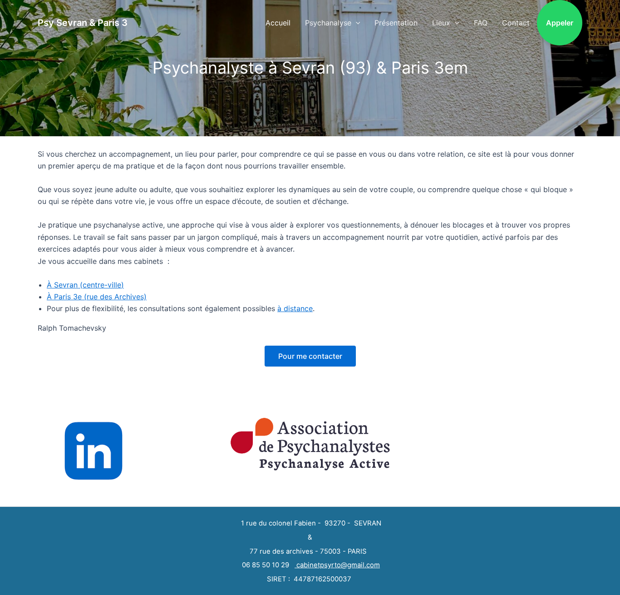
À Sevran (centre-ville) (85, 284)
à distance (295, 308)
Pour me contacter (310, 356)
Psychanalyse (328, 22)
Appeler (559, 22)
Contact (516, 22)
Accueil (278, 22)
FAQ (480, 22)
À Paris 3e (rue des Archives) (97, 296)
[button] (355, 23)
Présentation (396, 22)
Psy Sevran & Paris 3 (83, 22)
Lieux (441, 22)
